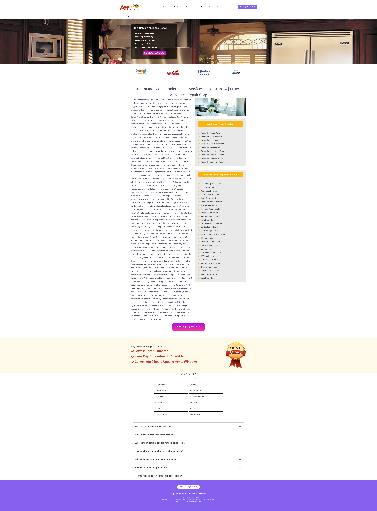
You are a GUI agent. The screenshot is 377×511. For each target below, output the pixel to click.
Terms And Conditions (197, 494)
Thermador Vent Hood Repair (212, 154)
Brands (188, 7)
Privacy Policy (181, 494)
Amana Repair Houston (210, 194)
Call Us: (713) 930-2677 (247, 7)
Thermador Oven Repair (210, 140)
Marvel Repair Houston (210, 270)
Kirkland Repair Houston (210, 267)
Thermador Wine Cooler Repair (213, 151)
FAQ (172, 494)
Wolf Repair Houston (209, 205)
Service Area (200, 7)
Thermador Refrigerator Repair (212, 158)
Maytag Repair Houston (210, 227)
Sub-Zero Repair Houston (211, 216)
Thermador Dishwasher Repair (212, 143)
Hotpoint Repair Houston (211, 183)
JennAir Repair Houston (210, 274)
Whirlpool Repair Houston (211, 209)
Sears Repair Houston (209, 220)
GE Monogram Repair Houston (213, 234)
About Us (166, 7)
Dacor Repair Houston (209, 187)
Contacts (220, 7)
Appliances (177, 7)
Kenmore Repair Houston (210, 241)
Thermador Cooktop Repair (211, 136)
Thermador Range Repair (210, 147)
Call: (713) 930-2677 (154, 53)
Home (156, 7)
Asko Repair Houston (209, 191)
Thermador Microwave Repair (212, 162)
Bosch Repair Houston (209, 198)
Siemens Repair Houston (210, 263)
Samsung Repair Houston (211, 230)
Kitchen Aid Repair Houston (211, 223)
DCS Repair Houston (209, 256)
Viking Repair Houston (209, 212)
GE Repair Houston (208, 238)
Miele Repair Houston (209, 278)
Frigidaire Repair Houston (211, 245)
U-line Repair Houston (209, 259)
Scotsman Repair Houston (211, 252)
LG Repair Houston (208, 249)
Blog (210, 7)
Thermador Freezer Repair (211, 133)
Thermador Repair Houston (211, 201)
